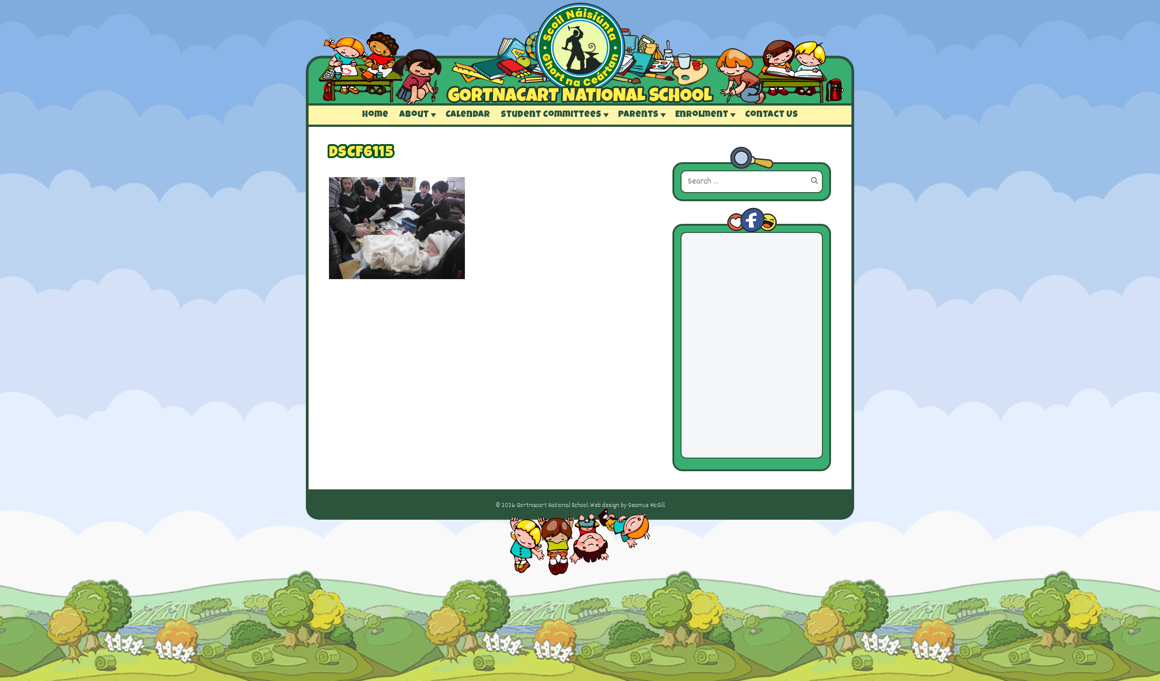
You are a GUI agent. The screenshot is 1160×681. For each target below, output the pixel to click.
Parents (638, 115)
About (414, 115)
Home (375, 115)
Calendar (467, 115)
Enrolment (701, 115)
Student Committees (551, 115)
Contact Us (771, 115)
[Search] (814, 181)
